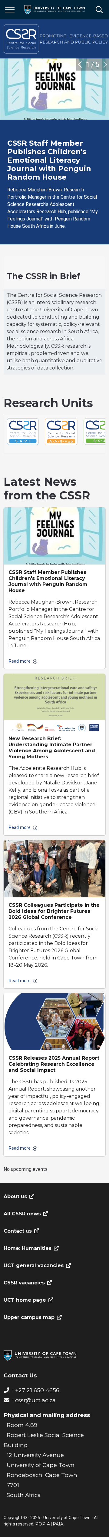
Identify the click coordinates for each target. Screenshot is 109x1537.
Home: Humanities (27, 1248)
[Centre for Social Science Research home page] (56, 38)
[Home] (40, 1355)
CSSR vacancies (24, 1283)
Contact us (18, 1231)
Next (105, 64)
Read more (20, 661)
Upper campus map (29, 1317)
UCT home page (25, 1300)
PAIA (58, 1524)
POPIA (42, 1524)
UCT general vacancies (34, 1265)
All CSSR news (22, 1214)
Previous (80, 64)
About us (15, 1196)
